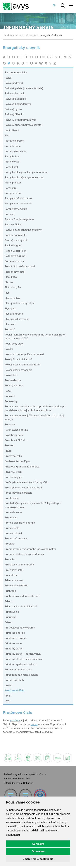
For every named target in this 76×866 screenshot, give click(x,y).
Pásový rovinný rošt (16, 240)
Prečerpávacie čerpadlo (18, 492)
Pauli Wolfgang (13, 245)
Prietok (9, 601)
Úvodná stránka (12, 35)
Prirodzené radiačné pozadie (21, 674)
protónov (15, 720)
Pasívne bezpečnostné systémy (23, 229)
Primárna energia (15, 632)
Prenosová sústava (16, 538)
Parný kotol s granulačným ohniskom (26, 172)
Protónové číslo (15, 690)
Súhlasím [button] (38, 843)
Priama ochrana (14, 580)
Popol (8, 391)
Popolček (10, 396)
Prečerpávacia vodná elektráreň (23, 487)
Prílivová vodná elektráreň (20, 627)
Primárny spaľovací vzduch (20, 664)
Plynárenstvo (12, 298)
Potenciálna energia (16, 429)
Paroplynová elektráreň (18, 198)
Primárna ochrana (15, 638)
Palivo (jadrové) (14, 83)
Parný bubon (12, 156)
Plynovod (10, 324)
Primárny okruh (14, 648)
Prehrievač (11, 517)
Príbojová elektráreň (16, 585)
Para (7, 135)
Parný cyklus (12, 161)
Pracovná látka (13, 456)
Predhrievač (12, 498)
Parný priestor (13, 182)
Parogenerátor (13, 193)
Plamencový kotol (15, 271)
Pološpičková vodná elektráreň (22, 364)
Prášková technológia (17, 461)
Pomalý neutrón (14, 385)
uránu (34, 724)
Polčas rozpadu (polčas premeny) (24, 354)
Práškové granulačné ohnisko (22, 466)
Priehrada (10, 591)
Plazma (9, 282)
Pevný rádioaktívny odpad (20, 266)
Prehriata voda (13, 512)
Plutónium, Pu (13, 287)
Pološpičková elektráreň (18, 359)
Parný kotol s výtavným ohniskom (24, 177)
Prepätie (9, 543)
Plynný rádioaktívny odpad (20, 303)
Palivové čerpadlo (15, 93)
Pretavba (10, 559)
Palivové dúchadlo (15, 98)
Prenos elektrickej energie (20, 522)
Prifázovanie (12, 611)
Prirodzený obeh (14, 680)
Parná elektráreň (14, 140)
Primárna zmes (13, 643)
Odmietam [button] (38, 851)
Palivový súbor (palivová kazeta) (23, 125)
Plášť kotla (11, 277)
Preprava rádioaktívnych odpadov (24, 554)
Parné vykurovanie (15, 151)
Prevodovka (11, 575)
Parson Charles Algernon (19, 219)
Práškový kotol (13, 471)
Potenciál (10, 424)
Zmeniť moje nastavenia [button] (38, 858)
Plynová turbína (14, 313)
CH (42, 57)
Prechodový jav (14, 477)
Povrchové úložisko (16, 440)
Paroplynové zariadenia (18, 203)
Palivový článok (14, 114)
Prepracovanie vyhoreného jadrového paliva (30, 549)
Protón (8, 685)
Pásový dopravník (15, 235)
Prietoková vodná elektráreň (21, 606)
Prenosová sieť (13, 533)
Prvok (8, 695)
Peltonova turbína (15, 256)
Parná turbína (13, 146)
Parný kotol (11, 167)
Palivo (8, 77)
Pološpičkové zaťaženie (18, 370)
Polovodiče (11, 375)
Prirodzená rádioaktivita (18, 669)
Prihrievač (10, 617)
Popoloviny (11, 401)
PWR (8, 701)
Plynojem (10, 308)
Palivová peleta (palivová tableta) (24, 88)
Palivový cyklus (13, 109)
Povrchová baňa (14, 435)
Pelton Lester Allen (15, 250)
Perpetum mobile (15, 261)
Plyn (7, 292)
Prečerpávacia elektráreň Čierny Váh (26, 482)
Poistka (9, 349)
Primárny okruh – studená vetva (23, 659)
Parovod (9, 214)
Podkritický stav (14, 343)
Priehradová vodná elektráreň (22, 596)
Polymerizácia (13, 380)
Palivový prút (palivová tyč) (20, 119)
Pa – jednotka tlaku (16, 72)
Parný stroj (11, 188)
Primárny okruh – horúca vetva (23, 653)
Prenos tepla (12, 528)
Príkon (8, 622)
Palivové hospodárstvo (18, 104)
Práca (8, 450)
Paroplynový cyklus (16, 209)
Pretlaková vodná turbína (19, 564)
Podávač (10, 329)
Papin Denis (12, 130)
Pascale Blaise (13, 224)
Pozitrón (9, 445)
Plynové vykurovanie (17, 319)
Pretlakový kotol (14, 570)
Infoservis (30, 35)
